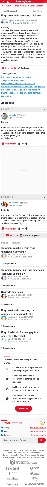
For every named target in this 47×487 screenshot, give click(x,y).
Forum (8, 6)
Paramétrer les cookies (28, 455)
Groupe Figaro (21, 457)
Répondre (13, 235)
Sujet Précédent (10, 11)
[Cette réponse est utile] (19, 143)
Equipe (21, 450)
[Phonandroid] (35, 484)
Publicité (41, 450)
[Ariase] (12, 484)
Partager (25, 68)
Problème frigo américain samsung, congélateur (23, 86)
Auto (5, 431)
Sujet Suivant (38, 11)
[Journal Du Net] (12, 473)
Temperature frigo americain (14, 80)
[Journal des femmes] (12, 468)
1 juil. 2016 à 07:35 (15, 118)
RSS (28, 453)
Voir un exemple (38, 427)
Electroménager (36, 6)
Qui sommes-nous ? (10, 450)
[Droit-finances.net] (35, 473)
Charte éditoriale (30, 450)
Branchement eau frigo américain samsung (20, 90)
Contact (9, 453)
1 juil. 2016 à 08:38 (29, 23)
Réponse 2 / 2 (7, 197)
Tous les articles (19, 453)
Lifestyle (6, 427)
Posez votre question (32, 235)
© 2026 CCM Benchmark (35, 457)
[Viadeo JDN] (35, 479)
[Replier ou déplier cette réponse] (44, 109)
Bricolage (7, 435)
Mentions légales (9, 457)
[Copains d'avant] (12, 479)
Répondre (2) (10, 68)
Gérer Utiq (40, 455)
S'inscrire (23, 409)
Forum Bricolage (20, 6)
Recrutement (36, 453)
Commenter (10, 144)
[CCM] (35, 468)
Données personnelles (10, 455)
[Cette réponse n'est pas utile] (26, 143)
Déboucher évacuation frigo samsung (18, 83)
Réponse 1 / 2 (7, 109)
